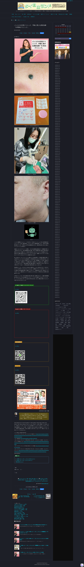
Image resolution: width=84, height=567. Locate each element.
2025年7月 (57, 86)
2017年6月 (57, 247)
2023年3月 (57, 133)
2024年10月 (57, 101)
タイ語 (69, 308)
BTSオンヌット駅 (58, 303)
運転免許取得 (68, 325)
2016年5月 (57, 267)
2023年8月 (57, 124)
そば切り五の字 (65, 305)
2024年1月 (57, 116)
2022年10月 (57, 141)
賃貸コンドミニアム (59, 325)
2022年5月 (57, 149)
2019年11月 (57, 199)
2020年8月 (57, 184)
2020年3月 (57, 192)
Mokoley (63, 303)
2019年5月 (57, 209)
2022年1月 (57, 156)
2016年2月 (57, 270)
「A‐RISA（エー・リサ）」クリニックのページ (24, 460)
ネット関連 (63, 310)
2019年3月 (57, 212)
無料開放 (62, 322)
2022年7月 (57, 146)
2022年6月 (57, 148)
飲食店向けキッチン (59, 329)
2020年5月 (57, 189)
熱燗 (65, 322)
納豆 (56, 324)
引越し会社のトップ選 (18, 510)
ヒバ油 (64, 312)
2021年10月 (57, 161)
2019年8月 (57, 204)
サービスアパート (64, 308)
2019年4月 (57, 211)
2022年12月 (57, 138)
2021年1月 (57, 176)
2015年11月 (57, 275)
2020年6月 (57, 187)
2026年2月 (57, 75)
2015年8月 (57, 277)
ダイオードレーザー (45, 481)
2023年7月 (57, 126)
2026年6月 (57, 68)
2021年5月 (57, 169)
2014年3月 (57, 295)
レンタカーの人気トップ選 (18, 517)
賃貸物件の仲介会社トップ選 (19, 507)
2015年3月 (57, 282)
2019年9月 (57, 202)
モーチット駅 (62, 317)
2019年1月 (57, 216)
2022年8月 (57, 144)
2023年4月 (57, 131)
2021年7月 (57, 166)
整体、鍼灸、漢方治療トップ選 (19, 519)
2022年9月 (57, 143)
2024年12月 (57, 98)
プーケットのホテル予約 (66, 315)
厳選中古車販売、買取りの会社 (19, 518)
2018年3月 (57, 232)
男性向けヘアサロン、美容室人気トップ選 (21, 514)
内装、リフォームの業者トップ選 (19, 505)
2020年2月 (57, 194)
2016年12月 (57, 257)
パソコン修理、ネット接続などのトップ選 (21, 516)
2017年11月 (57, 239)
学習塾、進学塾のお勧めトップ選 (19, 513)
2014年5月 (57, 292)
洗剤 (65, 320)
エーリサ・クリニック (22, 478)
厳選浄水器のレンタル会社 (18, 511)
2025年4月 (57, 91)
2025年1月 (57, 96)
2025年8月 (57, 85)
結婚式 (65, 324)
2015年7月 (57, 279)
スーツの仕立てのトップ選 (18, 515)
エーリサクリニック (38, 481)
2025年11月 (57, 80)
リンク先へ (17, 289)
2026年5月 (57, 70)
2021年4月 (57, 171)
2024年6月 (57, 108)
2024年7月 (57, 106)
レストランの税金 (67, 317)
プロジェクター (58, 315)
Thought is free (47, 564)
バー (68, 310)
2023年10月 (57, 121)
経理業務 (60, 324)
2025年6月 (57, 88)
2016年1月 (57, 272)
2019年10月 (57, 201)
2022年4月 (57, 151)
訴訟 (69, 324)
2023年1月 (57, 136)
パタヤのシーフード (59, 312)
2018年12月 (57, 217)
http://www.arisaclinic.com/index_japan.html (29, 438)
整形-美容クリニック (19, 461)
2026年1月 (57, 76)
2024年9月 (57, 103)
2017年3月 (57, 252)
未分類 (30, 478)
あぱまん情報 (68, 303)
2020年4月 (57, 191)
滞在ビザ (69, 320)
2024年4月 (57, 111)
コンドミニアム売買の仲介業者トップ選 (20, 508)
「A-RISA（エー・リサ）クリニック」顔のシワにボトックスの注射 (32, 552)
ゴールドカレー (58, 308)
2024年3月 (57, 113)
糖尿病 (69, 322)
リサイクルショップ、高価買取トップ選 (20, 509)
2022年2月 (57, 154)
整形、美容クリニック (35, 478)
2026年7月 (57, 66)
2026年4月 (57, 71)
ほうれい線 (41, 478)
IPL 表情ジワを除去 (21, 479)
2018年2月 (57, 234)
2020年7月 (57, 186)
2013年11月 (57, 297)
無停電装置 (57, 322)
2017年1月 (57, 255)
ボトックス (26, 479)
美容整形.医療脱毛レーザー (30, 481)
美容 (27, 478)
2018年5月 (57, 229)
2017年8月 (57, 244)
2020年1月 (57, 196)
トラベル (57, 310)
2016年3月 (57, 269)
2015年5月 (57, 280)
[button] (82, 565)
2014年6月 (57, 290)
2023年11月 (57, 119)
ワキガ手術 (30, 479)
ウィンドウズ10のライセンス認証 (61, 307)
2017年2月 (57, 254)
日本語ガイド (58, 320)
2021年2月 (57, 174)
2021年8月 (57, 164)
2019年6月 (57, 207)
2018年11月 (57, 219)
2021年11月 (57, 159)
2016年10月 (57, 260)
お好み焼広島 (58, 305)
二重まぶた (34, 479)
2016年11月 (57, 259)
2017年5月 (57, 249)
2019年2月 (57, 214)
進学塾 (64, 325)
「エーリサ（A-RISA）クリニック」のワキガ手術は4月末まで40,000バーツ (33, 524)
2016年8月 (57, 264)
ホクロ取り (46, 478)
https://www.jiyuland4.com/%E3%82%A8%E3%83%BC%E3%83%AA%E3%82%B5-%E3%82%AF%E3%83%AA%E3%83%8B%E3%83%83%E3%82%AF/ (31, 436)
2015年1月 (57, 285)
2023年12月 (57, 118)
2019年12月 (57, 197)
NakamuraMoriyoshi (44, 483)
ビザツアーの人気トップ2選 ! (19, 512)
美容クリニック (45, 479)
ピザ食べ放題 (68, 312)
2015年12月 (57, 274)
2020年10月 (57, 181)
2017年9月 (57, 242)
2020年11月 (57, 179)
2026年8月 (57, 65)
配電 (62, 327)
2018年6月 (57, 227)
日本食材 (62, 320)
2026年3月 (57, 73)
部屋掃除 (57, 327)
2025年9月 (57, 83)
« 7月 (59, 34)
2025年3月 (57, 93)
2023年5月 (57, 129)
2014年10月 (57, 287)
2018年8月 (57, 224)
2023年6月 (57, 128)
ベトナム (57, 317)
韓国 (67, 327)
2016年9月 (57, 262)
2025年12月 (57, 78)
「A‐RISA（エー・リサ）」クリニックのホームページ (25, 458)
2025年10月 (57, 81)
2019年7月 (57, 206)
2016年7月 (57, 265)
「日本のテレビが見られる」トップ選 (20, 504)
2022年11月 (57, 139)
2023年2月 (57, 134)
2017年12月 (57, 237)
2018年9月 (57, 222)
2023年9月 (57, 123)
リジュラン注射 (39, 479)
